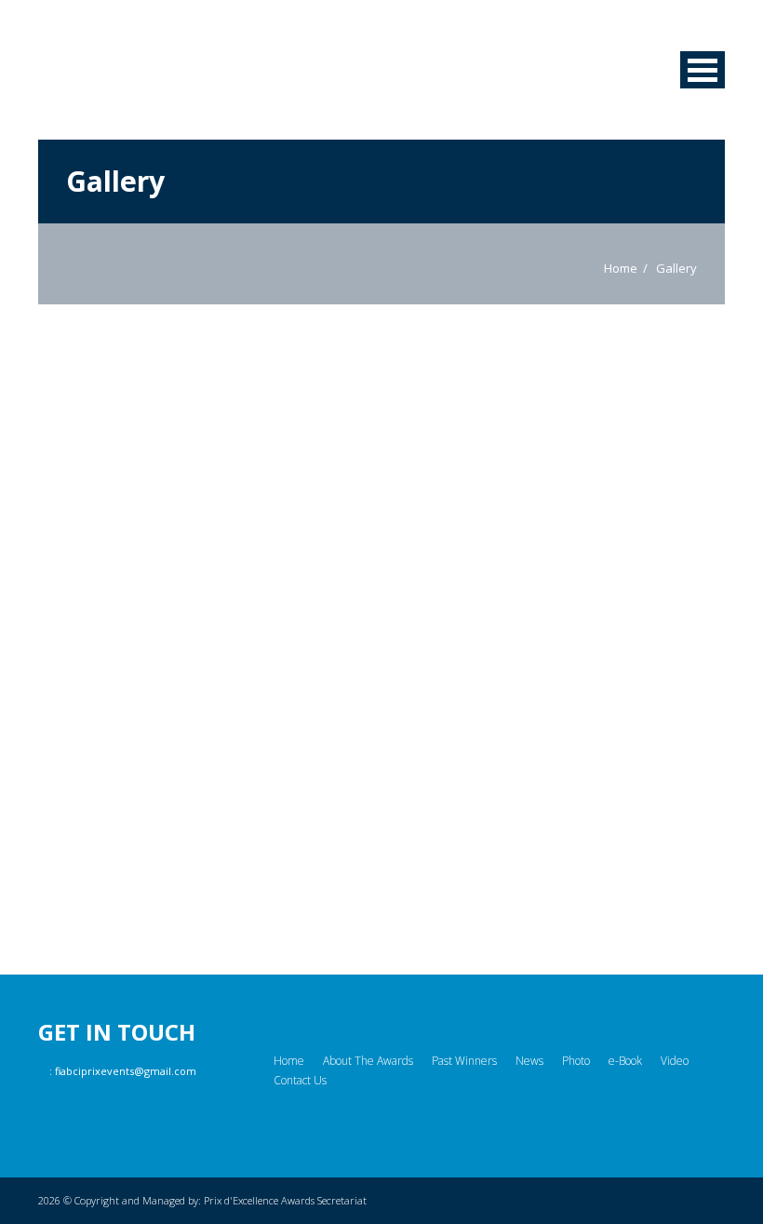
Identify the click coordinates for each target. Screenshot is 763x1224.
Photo (576, 1061)
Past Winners (464, 1061)
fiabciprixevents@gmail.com (125, 1071)
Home (620, 268)
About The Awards (368, 1061)
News (529, 1061)
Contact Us (300, 1080)
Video (675, 1061)
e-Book (625, 1061)
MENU (702, 69)
